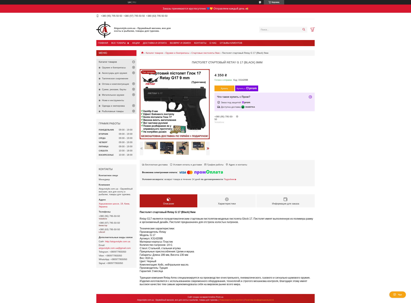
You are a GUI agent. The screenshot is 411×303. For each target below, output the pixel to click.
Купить (224, 88)
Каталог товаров (154, 53)
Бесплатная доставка (156, 164)
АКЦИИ (136, 43)
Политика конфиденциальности (259, 300)
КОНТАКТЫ (200, 43)
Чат (400, 294)
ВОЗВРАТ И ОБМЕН (180, 43)
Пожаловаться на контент (231, 300)
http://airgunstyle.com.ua (117, 241)
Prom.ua (219, 297)
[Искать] (303, 29)
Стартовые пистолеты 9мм (205, 53)
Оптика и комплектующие (115, 84)
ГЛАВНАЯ (103, 43)
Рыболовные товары (113, 111)
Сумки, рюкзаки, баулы (114, 89)
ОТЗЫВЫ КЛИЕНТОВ (231, 43)
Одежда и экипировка (113, 105)
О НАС (213, 43)
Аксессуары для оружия (114, 73)
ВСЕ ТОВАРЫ (118, 43)
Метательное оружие (113, 95)
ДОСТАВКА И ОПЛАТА (155, 43)
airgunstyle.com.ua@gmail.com (115, 248)
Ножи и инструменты (113, 100)
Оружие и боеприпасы (177, 53)
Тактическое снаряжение (115, 78)
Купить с (241, 88)
